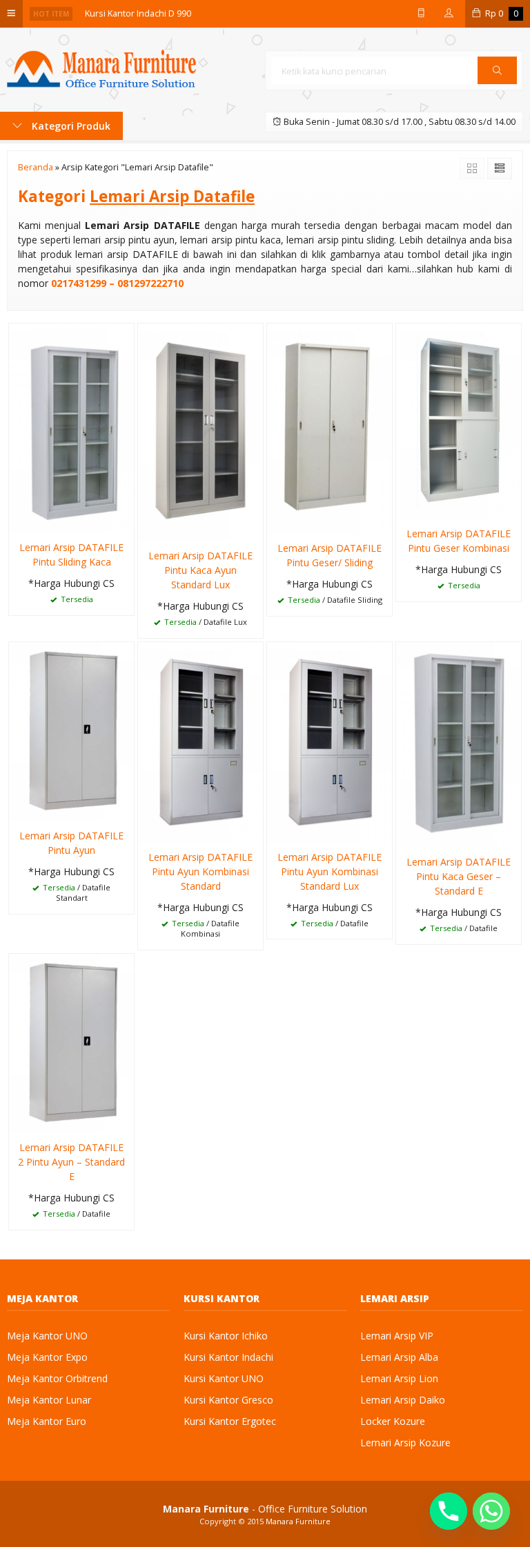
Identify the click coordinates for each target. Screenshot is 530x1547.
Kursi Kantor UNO (224, 1378)
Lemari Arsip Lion (399, 1378)
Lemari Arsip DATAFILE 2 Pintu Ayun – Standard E (71, 1162)
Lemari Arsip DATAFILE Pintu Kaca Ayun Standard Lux (200, 570)
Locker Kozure (392, 1421)
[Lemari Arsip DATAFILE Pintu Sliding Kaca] (71, 427)
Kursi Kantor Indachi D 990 (138, 13)
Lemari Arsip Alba (399, 1357)
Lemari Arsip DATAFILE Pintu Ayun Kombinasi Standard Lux (329, 871)
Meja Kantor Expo (47, 1357)
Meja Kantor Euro (46, 1421)
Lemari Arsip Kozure (405, 1442)
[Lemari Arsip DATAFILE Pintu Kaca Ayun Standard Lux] (200, 431)
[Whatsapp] (491, 1511)
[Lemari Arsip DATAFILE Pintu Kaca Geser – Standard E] (458, 743)
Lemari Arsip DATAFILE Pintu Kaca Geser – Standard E (458, 876)
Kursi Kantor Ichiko (226, 1335)
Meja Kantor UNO (47, 1335)
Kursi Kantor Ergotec (230, 1421)
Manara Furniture (298, 1521)
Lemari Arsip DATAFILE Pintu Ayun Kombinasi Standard (200, 871)
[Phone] (448, 1511)
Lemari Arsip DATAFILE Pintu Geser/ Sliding (329, 555)
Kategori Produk (69, 125)
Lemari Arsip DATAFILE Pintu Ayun (71, 843)
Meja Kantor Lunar (49, 1399)
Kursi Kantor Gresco (228, 1399)
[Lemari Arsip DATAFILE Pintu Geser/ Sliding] (329, 427)
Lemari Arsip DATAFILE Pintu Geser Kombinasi (458, 541)
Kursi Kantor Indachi (228, 1357)
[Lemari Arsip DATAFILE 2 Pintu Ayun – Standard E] (71, 1042)
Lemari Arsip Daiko (402, 1399)
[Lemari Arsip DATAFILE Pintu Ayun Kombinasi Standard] (200, 741)
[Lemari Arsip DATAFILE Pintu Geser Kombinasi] (458, 420)
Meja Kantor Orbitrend (57, 1378)
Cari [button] (497, 83)
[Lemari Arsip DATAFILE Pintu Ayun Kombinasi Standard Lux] (329, 741)
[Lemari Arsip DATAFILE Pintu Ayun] (71, 730)
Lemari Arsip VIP (396, 1335)
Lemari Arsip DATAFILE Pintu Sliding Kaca (71, 554)
